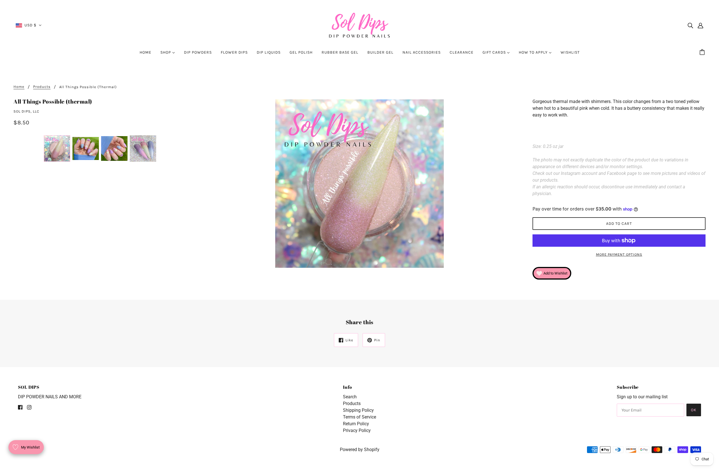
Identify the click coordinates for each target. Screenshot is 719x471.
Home (18, 87)
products (42, 87)
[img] (690, 25)
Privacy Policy (357, 430)
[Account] (700, 25)
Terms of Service (359, 417)
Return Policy (356, 423)
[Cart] (703, 52)
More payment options (619, 254)
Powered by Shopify (359, 449)
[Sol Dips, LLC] (359, 25)
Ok (694, 410)
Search (350, 396)
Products (352, 403)
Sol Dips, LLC (26, 111)
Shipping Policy (358, 410)
